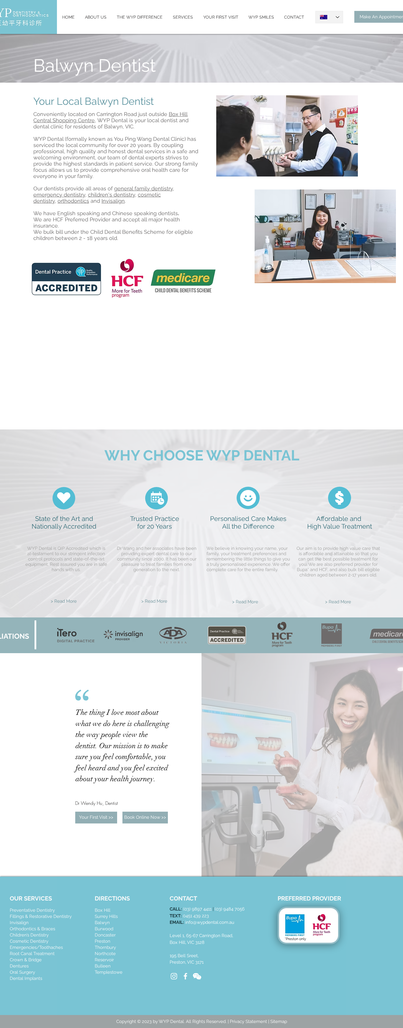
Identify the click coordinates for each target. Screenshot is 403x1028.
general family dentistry (143, 188)
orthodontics (73, 201)
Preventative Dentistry (32, 910)
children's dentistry (111, 195)
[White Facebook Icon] (185, 976)
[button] (145, 817)
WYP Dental (112, 120)
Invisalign (113, 201)
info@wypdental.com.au (209, 922)
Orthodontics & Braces (32, 928)
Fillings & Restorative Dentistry (41, 916)
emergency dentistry (59, 195)
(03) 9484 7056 (230, 909)
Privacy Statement (249, 1021)
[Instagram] (174, 976)
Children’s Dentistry (29, 935)
